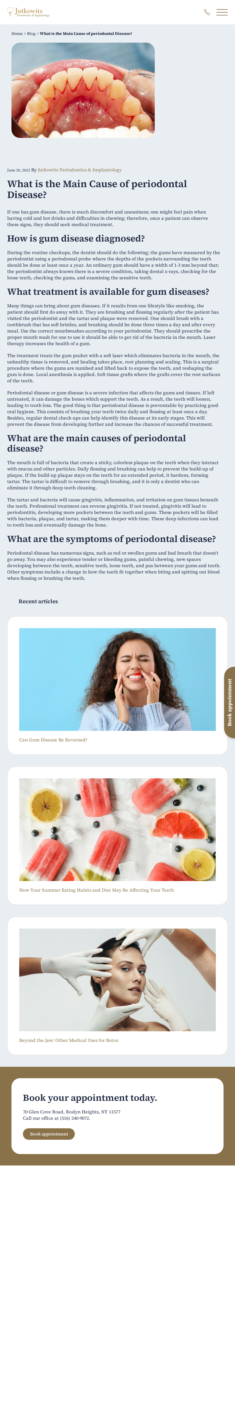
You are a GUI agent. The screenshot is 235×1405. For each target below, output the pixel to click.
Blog (31, 33)
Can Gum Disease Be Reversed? (53, 740)
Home (17, 33)
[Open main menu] (222, 12)
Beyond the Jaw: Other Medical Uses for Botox (68, 1040)
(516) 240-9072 (74, 1118)
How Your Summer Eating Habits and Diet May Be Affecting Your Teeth (96, 890)
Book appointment (49, 1134)
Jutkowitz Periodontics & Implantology (80, 170)
